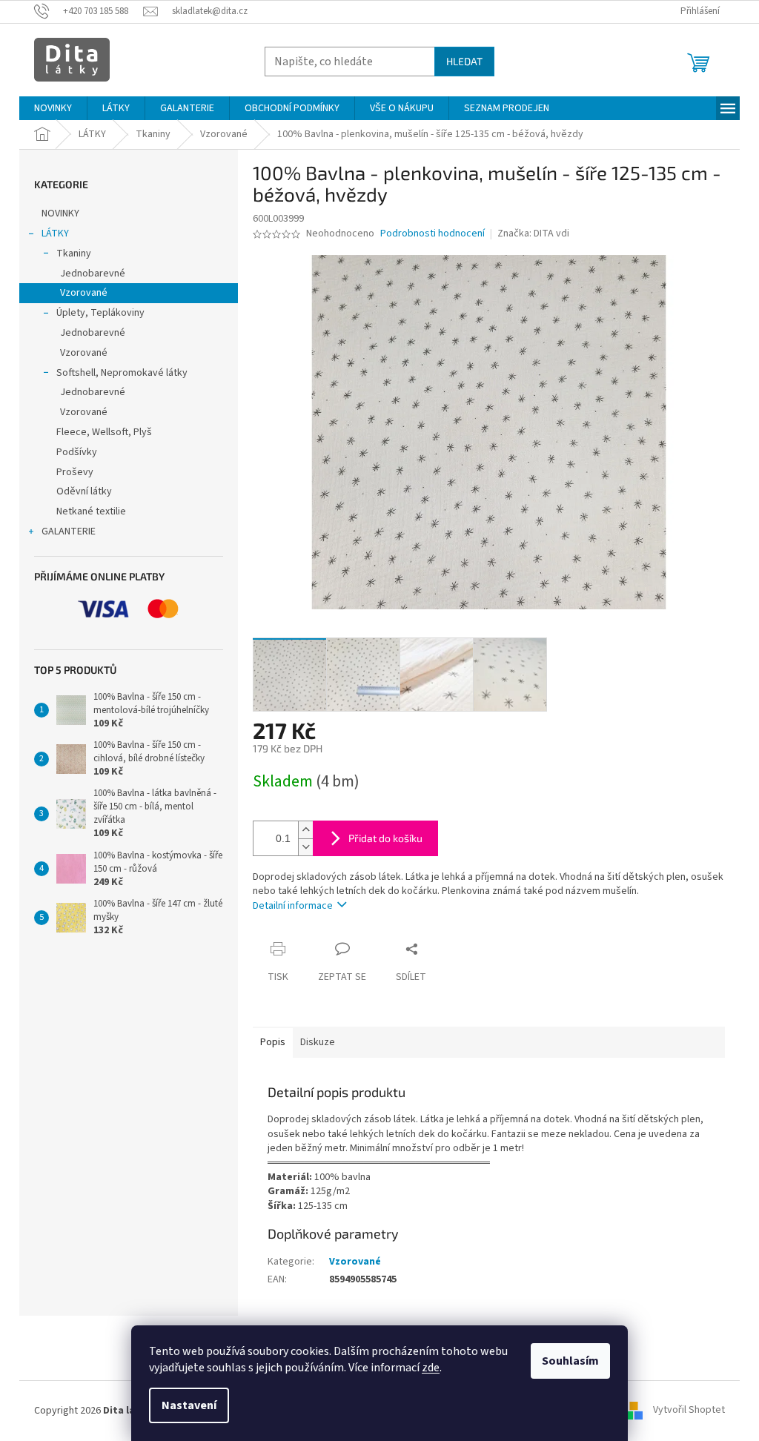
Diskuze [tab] (317, 1042)
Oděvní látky (84, 491)
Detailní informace (293, 905)
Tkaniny (73, 253)
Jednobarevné (92, 273)
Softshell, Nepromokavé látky (122, 372)
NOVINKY (60, 213)
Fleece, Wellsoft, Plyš (104, 432)
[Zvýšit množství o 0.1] (305, 829)
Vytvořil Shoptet (689, 1410)
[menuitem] (53, 108)
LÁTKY (55, 233)
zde (431, 1367)
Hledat (464, 61)
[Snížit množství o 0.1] (305, 846)
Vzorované (83, 292)
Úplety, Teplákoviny (100, 312)
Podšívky (76, 452)
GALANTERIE (69, 531)
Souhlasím (570, 1361)
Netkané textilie (91, 511)
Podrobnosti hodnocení (432, 234)
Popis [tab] (272, 1042)
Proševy (74, 472)
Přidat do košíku (385, 838)
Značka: (533, 233)
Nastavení (189, 1405)
